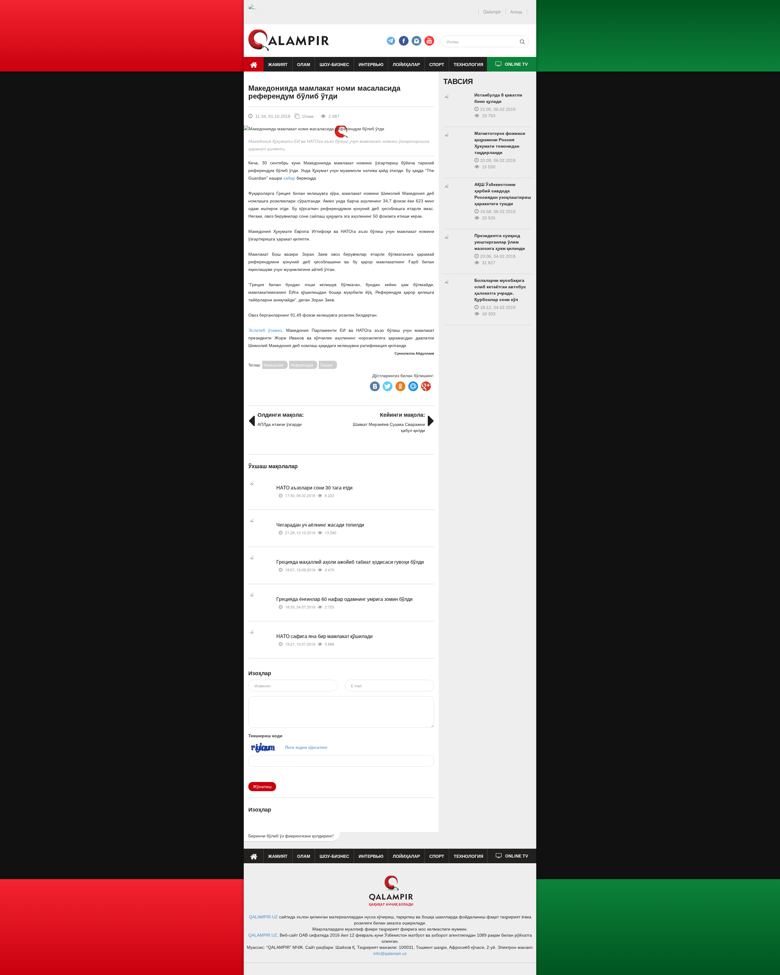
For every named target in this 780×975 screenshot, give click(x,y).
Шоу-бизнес (334, 64)
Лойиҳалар (406, 64)
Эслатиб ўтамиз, (267, 330)
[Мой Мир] (412, 385)
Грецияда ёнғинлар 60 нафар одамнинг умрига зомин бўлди (344, 598)
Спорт (436, 64)
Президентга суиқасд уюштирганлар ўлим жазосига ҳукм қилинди (499, 242)
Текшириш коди (265, 735)
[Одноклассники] (400, 385)
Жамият (278, 64)
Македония (273, 364)
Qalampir (492, 12)
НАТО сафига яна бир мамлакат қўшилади (324, 636)
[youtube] (429, 41)
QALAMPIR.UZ (263, 916)
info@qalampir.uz (390, 953)
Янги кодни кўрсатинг (306, 747)
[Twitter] (387, 385)
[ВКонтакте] (374, 385)
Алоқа (516, 12)
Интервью (371, 64)
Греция (326, 364)
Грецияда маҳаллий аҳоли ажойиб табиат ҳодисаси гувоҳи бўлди (350, 561)
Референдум (302, 364)
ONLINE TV (516, 64)
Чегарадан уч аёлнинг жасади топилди (320, 524)
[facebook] (391, 41)
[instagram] (416, 41)
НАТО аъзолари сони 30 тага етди (314, 487)
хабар (289, 178)
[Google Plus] (425, 385)
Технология (468, 64)
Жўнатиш (262, 786)
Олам (303, 64)
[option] (341, 128)
